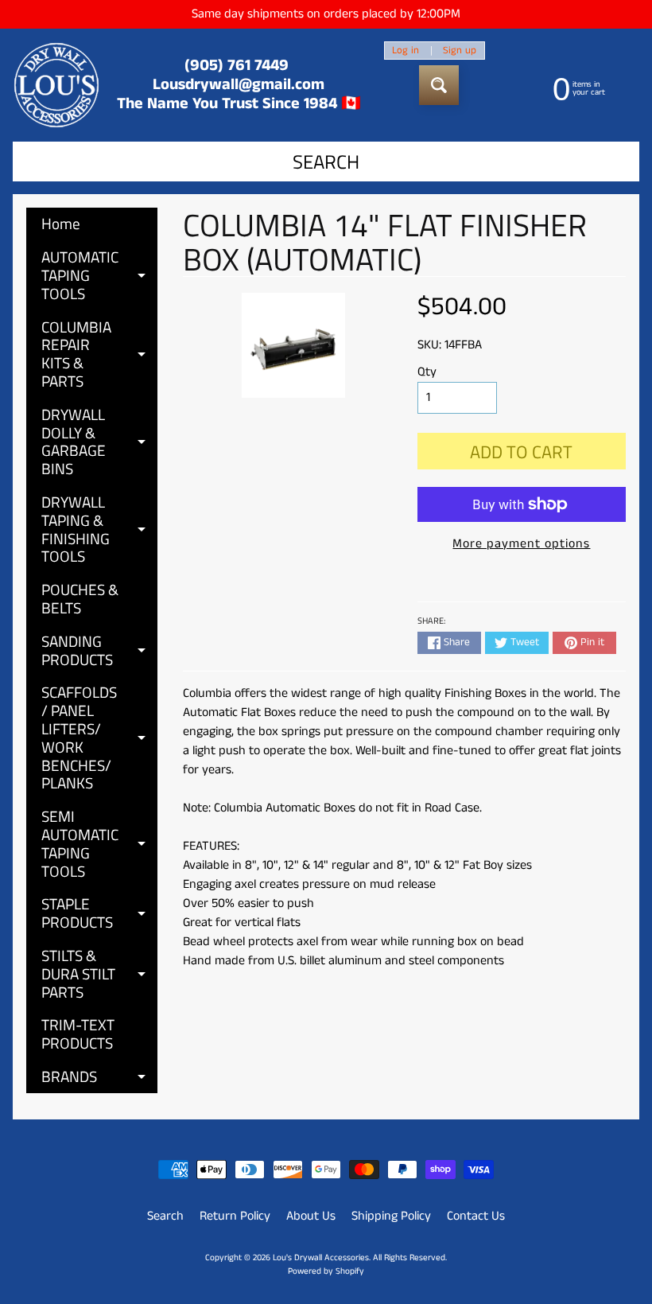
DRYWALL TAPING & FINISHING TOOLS (99, 528)
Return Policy (235, 1216)
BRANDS (99, 1079)
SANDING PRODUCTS (99, 651)
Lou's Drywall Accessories (321, 1257)
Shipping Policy (391, 1216)
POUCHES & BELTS (79, 598)
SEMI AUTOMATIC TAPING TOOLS (99, 843)
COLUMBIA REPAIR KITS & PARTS (99, 353)
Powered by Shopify (326, 1271)
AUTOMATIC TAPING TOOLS (99, 275)
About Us (311, 1216)
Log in (405, 50)
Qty (427, 372)
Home (60, 223)
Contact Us (476, 1216)
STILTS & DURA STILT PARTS (99, 973)
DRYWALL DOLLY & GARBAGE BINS (99, 441)
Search (165, 1216)
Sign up (459, 50)
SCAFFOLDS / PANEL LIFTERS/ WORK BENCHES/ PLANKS (99, 737)
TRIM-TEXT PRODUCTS (77, 1033)
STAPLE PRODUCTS (99, 914)
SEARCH (326, 161)
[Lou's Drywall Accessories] (56, 85)
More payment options (521, 544)
